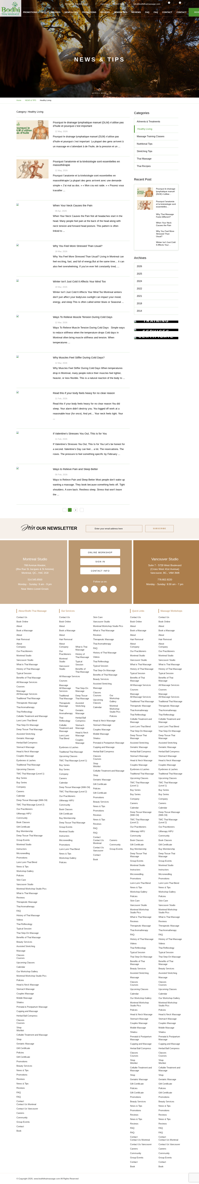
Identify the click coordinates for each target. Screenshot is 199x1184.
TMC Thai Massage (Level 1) (30, 773)
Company (21, 647)
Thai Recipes (144, 166)
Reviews (105, 12)
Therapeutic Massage (26, 703)
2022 (139, 288)
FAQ (147, 12)
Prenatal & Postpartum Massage (31, 1007)
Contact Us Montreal (26, 1104)
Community (22, 818)
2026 (139, 266)
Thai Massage (144, 158)
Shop (18, 1027)
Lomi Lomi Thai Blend (26, 720)
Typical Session (23, 673)
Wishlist (20, 1030)
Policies (20, 875)
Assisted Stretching (25, 734)
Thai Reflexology (24, 711)
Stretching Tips (144, 151)
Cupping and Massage (27, 1011)
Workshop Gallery (25, 871)
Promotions (30, 12)
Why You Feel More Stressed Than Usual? (77, 246)
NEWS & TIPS (30, 100)
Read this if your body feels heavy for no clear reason (84, 393)
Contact (167, 12)
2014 (139, 311)
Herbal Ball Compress (26, 742)
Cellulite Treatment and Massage (32, 716)
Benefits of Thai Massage (28, 677)
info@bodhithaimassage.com (146, 4)
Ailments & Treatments (148, 121)
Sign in (100, 561)
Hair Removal (23, 639)
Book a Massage (24, 630)
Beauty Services (50, 12)
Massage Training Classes (150, 136)
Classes (20, 955)
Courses (20, 686)
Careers (20, 791)
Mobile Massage (24, 998)
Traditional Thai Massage (28, 698)
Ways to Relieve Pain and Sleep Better (75, 469)
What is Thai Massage (27, 664)
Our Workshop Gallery (27, 971)
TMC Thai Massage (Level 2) (30, 804)
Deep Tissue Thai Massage (29, 729)
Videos (19, 919)
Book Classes (23, 822)
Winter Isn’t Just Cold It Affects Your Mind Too (79, 281)
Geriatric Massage (25, 738)
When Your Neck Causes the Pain (72, 205)
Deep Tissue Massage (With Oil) (31, 800)
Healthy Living (144, 129)
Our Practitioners (24, 651)
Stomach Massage (25, 747)
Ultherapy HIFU (23, 813)
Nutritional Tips (144, 144)
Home (18, 100)
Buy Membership (24, 831)
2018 (139, 303)
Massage (20, 691)
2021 (139, 296)
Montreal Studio (23, 655)
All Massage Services (26, 682)
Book (18, 1131)
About (19, 626)
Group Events (23, 840)
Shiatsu (20, 1002)
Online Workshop (100, 552)
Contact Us (21, 617)
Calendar (20, 796)
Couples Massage (25, 756)
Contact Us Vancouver (27, 1108)
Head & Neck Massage (27, 751)
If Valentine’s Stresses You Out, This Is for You (80, 433)
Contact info (100, 571)
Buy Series (21, 778)
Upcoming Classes (25, 769)
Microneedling (23, 853)
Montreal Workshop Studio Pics (31, 888)
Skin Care (21, 880)
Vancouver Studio (24, 660)
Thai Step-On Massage (27, 725)
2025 (139, 274)
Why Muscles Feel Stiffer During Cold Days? (79, 357)
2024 (139, 281)
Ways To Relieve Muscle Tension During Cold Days (82, 317)
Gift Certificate (23, 827)
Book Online (22, 621)
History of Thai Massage (28, 669)
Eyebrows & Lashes (26, 760)
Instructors (21, 849)
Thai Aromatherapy (25, 707)
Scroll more (99, 93)
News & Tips (71, 12)
